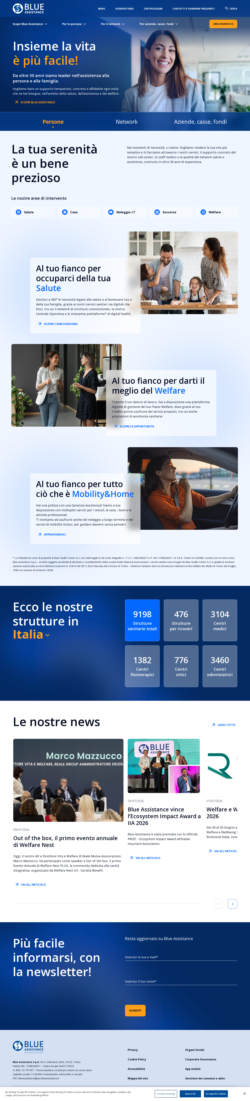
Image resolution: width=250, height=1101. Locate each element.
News (101, 8)
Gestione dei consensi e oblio (205, 1078)
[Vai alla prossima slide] (232, 904)
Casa (74, 212)
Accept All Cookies (216, 1093)
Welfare (215, 212)
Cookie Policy (137, 1059)
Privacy (133, 1050)
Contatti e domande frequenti (193, 8)
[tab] (53, 122)
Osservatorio (124, 8)
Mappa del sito (138, 1078)
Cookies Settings (166, 1093)
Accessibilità (136, 1069)
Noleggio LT (125, 212)
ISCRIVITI (135, 1010)
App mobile (193, 1069)
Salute (29, 212)
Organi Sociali (194, 1050)
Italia (28, 634)
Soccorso (169, 212)
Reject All (190, 1093)
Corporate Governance (200, 1059)
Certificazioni (153, 8)
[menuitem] (32, 24)
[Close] (244, 1093)
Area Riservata (223, 23)
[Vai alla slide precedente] (217, 904)
